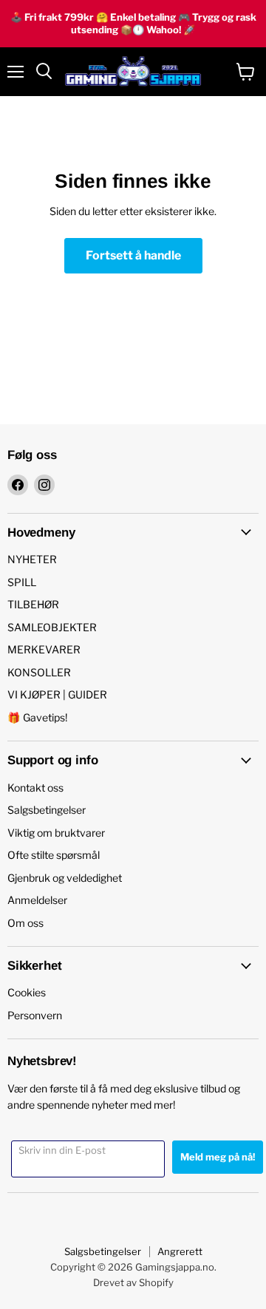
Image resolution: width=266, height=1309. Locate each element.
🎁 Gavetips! (37, 717)
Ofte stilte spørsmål (53, 855)
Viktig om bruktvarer (56, 832)
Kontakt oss (35, 787)
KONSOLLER (39, 672)
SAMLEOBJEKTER (52, 627)
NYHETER (32, 559)
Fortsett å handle (133, 255)
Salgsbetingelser (46, 809)
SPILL (21, 582)
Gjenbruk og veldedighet (64, 877)
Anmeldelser (37, 900)
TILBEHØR (33, 604)
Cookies (26, 992)
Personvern (34, 1015)
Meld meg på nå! (217, 1157)
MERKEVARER (44, 649)
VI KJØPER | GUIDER (57, 694)
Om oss (25, 923)
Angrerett (179, 1251)
